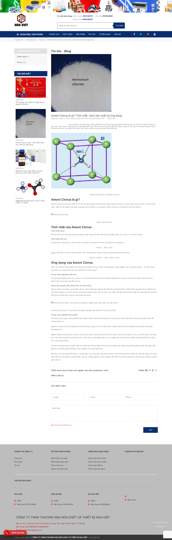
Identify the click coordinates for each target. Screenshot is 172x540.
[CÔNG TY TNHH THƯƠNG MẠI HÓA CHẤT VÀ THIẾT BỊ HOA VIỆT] (21, 20)
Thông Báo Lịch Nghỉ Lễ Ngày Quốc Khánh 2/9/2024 (30, 103)
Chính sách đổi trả (95, 465)
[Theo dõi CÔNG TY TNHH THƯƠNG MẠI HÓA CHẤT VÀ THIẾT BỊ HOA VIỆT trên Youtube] (155, 34)
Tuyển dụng (21, 56)
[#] (86, 6)
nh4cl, (106, 370)
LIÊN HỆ (117, 34)
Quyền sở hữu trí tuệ (59, 469)
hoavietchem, (98, 370)
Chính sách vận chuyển (97, 462)
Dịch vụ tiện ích (57, 465)
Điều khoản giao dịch (59, 462)
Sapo (102, 537)
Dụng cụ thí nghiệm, (76, 370)
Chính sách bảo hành (96, 469)
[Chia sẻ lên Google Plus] (156, 370)
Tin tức (17, 465)
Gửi (150, 430)
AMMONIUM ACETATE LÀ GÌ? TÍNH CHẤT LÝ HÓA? (30, 202)
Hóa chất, (88, 370)
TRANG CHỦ (54, 34)
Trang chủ (18, 458)
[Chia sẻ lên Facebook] (149, 370)
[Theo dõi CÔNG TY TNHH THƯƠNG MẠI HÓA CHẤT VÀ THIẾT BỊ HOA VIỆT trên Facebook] (134, 34)
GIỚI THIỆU (67, 34)
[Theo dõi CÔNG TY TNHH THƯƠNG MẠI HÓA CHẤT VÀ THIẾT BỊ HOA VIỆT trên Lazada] (140, 34)
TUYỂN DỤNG (105, 34)
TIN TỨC (92, 34)
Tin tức (42, 40)
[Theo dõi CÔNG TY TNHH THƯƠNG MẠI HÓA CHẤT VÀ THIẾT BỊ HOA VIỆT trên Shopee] (147, 34)
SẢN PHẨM (80, 34)
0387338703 (88, 16)
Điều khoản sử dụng (59, 458)
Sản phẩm (18, 462)
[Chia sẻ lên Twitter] (153, 370)
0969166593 (88, 19)
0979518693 (108, 16)
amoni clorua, (62, 370)
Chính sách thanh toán (97, 458)
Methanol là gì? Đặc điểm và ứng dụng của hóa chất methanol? (29, 172)
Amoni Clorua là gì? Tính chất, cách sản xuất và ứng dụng (30, 143)
